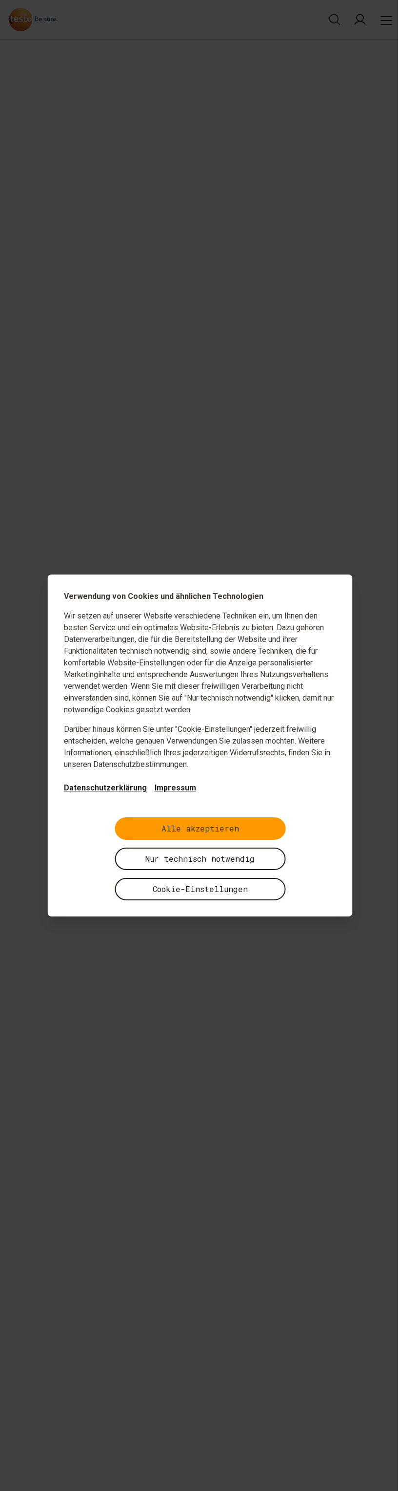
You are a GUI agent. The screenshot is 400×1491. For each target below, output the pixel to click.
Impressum (175, 787)
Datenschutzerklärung (105, 787)
